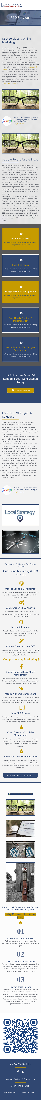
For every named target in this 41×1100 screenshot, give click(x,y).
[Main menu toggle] (35, 5)
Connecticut (7, 84)
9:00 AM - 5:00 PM (27, 1092)
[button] (20, 390)
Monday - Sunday (10, 1092)
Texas (15, 84)
